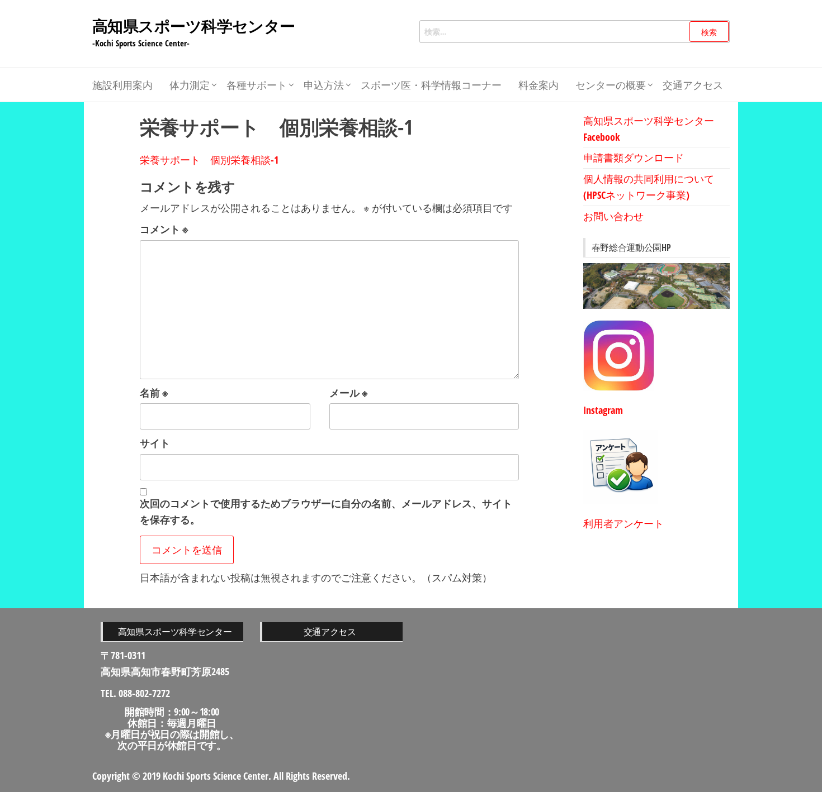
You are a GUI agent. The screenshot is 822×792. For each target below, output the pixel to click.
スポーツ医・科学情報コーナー (431, 85)
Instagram (603, 410)
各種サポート (256, 85)
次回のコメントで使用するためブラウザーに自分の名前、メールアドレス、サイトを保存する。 (326, 511)
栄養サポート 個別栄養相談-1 (209, 159)
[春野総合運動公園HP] (656, 286)
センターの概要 (610, 85)
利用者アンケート (623, 523)
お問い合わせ (613, 216)
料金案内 (538, 85)
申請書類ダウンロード (633, 157)
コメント (164, 229)
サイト (155, 443)
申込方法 (324, 85)
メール (348, 392)
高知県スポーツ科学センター (193, 25)
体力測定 (189, 85)
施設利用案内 (122, 85)
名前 (154, 392)
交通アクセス (693, 85)
